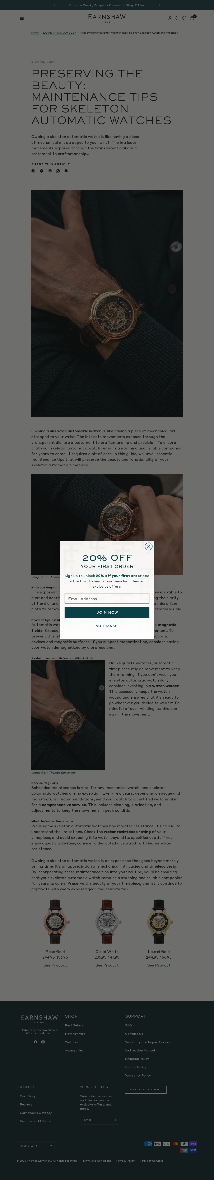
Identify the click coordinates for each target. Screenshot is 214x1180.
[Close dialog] (148, 546)
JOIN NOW (107, 612)
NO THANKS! (107, 626)
